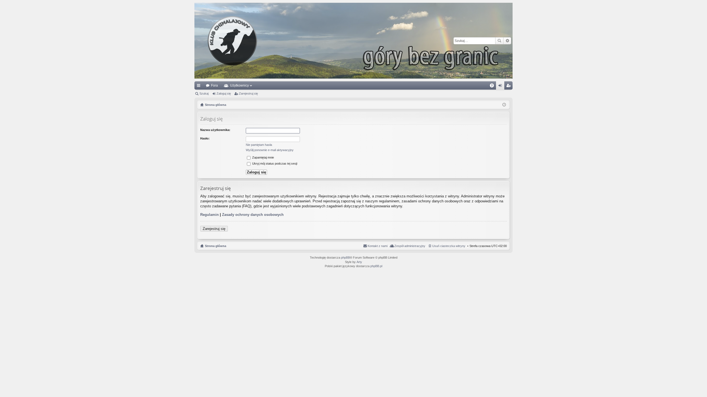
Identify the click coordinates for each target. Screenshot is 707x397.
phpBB (345, 257)
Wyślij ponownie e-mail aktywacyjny (270, 150)
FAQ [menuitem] (493, 87)
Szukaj (499, 40)
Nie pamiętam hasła (259, 144)
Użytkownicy (239, 85)
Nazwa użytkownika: (215, 130)
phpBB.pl (376, 266)
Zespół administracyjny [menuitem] (409, 246)
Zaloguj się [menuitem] (501, 87)
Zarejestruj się (248, 93)
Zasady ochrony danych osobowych (253, 215)
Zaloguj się (224, 93)
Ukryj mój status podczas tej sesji (274, 163)
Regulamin (209, 215)
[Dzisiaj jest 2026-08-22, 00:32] (504, 104)
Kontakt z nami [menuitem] (377, 246)
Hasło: (205, 138)
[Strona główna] (353, 40)
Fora (214, 85)
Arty (359, 262)
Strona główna (215, 246)
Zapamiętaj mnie (262, 157)
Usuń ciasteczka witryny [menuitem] (448, 246)
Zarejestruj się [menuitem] (509, 87)
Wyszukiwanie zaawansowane (507, 40)
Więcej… (200, 87)
